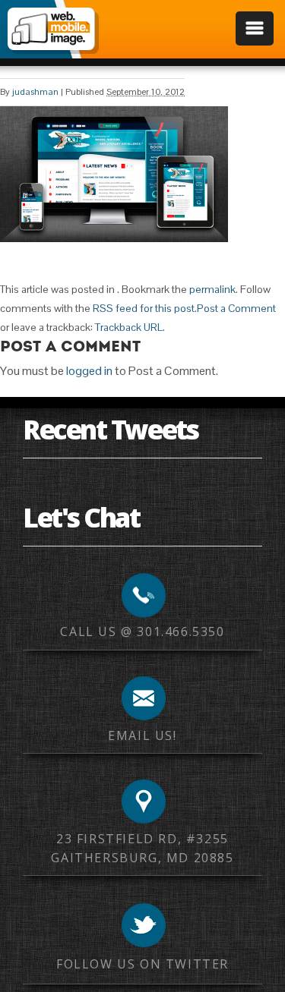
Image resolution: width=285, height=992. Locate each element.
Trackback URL (129, 327)
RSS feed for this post (144, 308)
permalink (212, 289)
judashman (35, 92)
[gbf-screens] (114, 238)
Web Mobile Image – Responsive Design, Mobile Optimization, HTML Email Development (50, 28)
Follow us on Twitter (142, 964)
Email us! (142, 735)
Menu (255, 28)
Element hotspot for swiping (258, 496)
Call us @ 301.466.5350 (142, 631)
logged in (89, 371)
